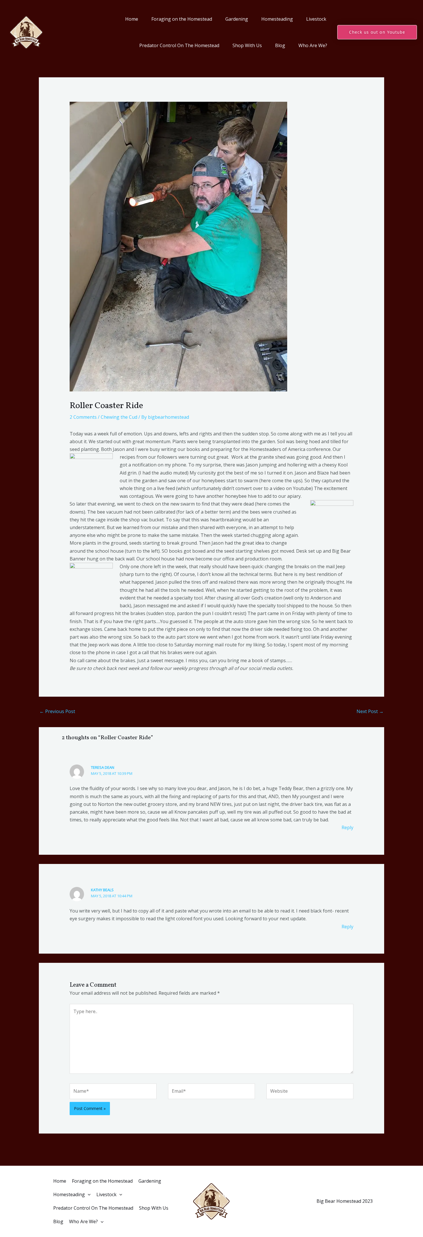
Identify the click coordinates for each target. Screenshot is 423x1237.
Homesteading (277, 19)
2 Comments (83, 417)
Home (131, 19)
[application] (88, 1194)
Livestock (316, 19)
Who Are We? (312, 45)
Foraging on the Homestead (181, 19)
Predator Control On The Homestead (179, 45)
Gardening (236, 19)
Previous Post (57, 711)
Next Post (370, 711)
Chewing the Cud (119, 417)
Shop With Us (247, 45)
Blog (280, 45)
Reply (347, 827)
